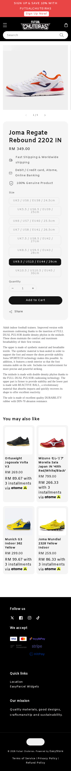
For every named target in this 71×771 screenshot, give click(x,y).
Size (12, 192)
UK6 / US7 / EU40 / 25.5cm (34, 221)
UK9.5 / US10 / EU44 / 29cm (35, 262)
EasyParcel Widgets (24, 687)
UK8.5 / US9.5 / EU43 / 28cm (35, 251)
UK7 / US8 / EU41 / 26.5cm (34, 230)
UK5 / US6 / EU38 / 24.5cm (34, 201)
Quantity (15, 281)
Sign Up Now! (36, 14)
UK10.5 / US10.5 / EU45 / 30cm (35, 272)
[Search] (61, 35)
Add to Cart (35, 300)
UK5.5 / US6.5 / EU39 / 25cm (35, 211)
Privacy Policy (47, 758)
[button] (5, 25)
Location (16, 682)
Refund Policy (35, 763)
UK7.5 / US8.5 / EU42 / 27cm (35, 240)
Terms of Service (24, 758)
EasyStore (56, 751)
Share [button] (18, 312)
